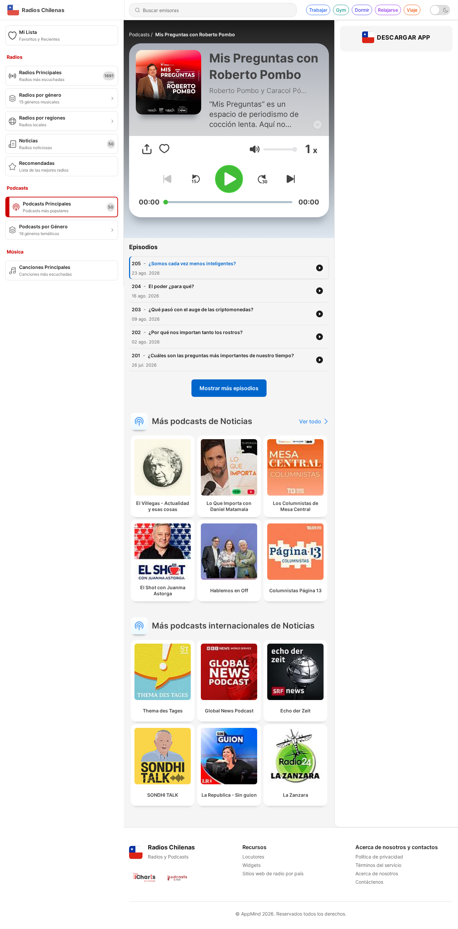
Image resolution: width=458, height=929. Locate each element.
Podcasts (139, 34)
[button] (255, 149)
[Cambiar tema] (440, 10)
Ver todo (310, 421)
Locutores (253, 857)
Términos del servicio (378, 865)
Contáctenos (369, 882)
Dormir (362, 10)
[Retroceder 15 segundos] (195, 179)
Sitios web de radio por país (272, 873)
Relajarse (388, 10)
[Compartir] (146, 149)
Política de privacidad (379, 857)
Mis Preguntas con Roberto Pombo (195, 34)
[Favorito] (164, 149)
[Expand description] (317, 124)
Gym (341, 10)
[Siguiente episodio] (289, 179)
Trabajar (318, 10)
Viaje (412, 10)
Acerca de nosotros (376, 873)
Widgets (251, 865)
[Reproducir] (229, 179)
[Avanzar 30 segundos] (262, 179)
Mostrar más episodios (229, 388)
